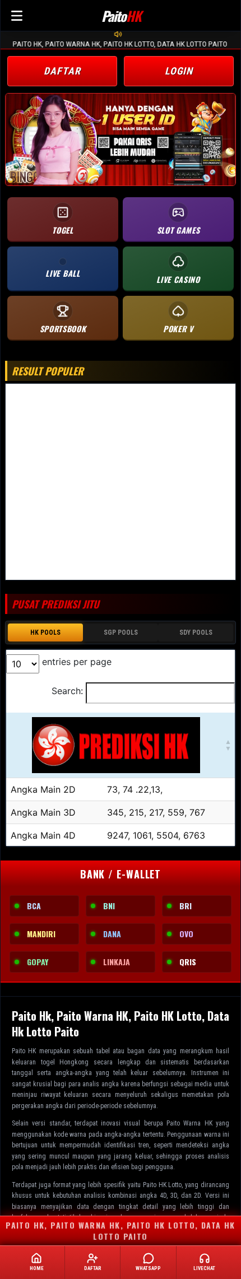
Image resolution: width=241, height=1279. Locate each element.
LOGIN (179, 71)
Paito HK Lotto (162, 1185)
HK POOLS (45, 632)
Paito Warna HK (189, 1123)
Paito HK (24, 1051)
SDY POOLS (195, 632)
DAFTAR (62, 71)
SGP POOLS (121, 632)
